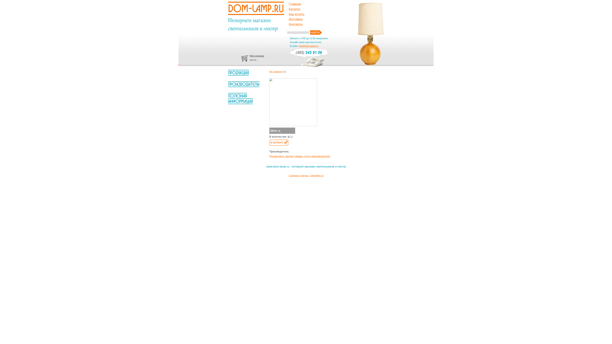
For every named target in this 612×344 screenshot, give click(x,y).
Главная (295, 4)
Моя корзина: (257, 55)
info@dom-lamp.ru (308, 46)
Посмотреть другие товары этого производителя (299, 156)
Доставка (295, 19)
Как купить (296, 14)
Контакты (295, 24)
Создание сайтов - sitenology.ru (306, 175)
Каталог (294, 9)
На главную (275, 71)
